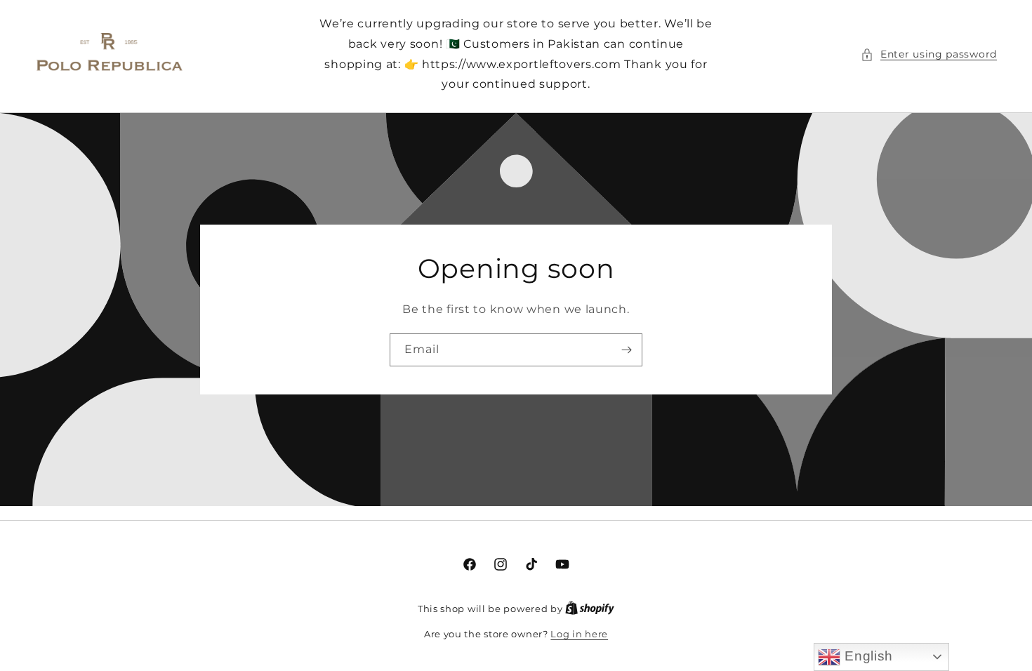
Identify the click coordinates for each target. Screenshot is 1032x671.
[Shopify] (589, 608)
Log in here (579, 633)
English (866, 656)
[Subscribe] (626, 349)
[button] (929, 54)
